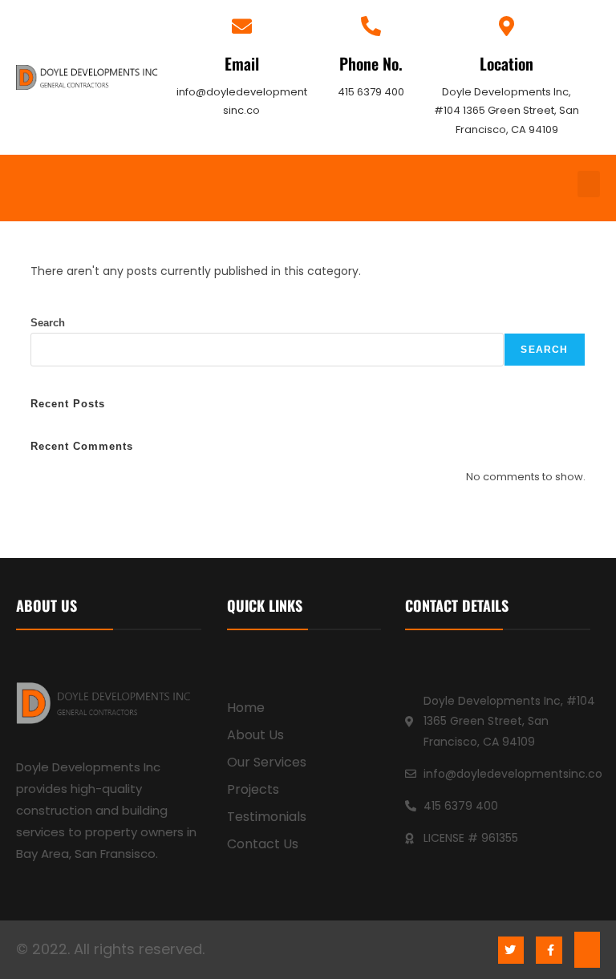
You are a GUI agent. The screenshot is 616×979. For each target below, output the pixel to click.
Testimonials (266, 816)
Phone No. (371, 63)
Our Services (266, 762)
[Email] (242, 26)
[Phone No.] (371, 26)
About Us (255, 735)
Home (246, 707)
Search (47, 323)
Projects (253, 789)
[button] (589, 184)
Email (242, 63)
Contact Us (262, 844)
